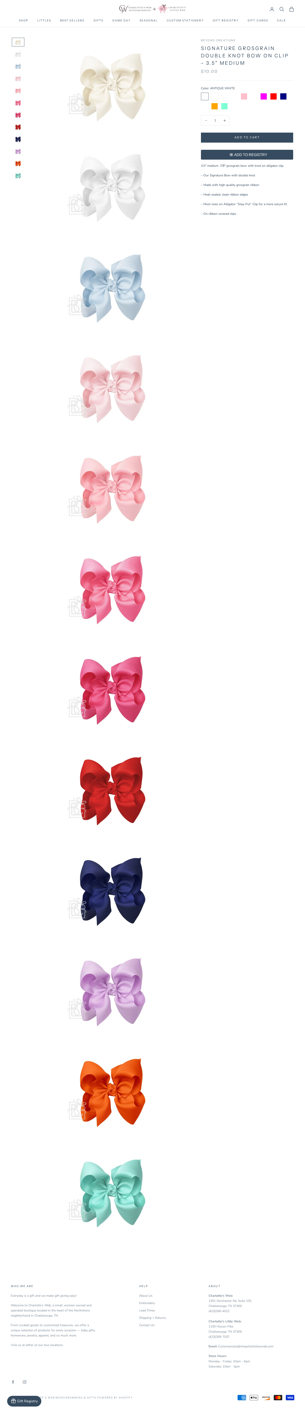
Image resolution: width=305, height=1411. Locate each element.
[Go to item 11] (18, 163)
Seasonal (149, 20)
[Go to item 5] (18, 90)
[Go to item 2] (18, 54)
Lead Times (147, 1310)
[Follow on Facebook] (13, 1382)
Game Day (121, 20)
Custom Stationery (185, 20)
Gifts (99, 20)
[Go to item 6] (18, 102)
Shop (23, 20)
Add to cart (247, 137)
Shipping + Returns (152, 1318)
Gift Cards (258, 20)
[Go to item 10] (18, 151)
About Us (145, 1296)
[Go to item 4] (18, 78)
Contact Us (147, 1325)
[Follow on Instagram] (24, 1382)
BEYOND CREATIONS (218, 40)
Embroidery (147, 1303)
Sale (281, 20)
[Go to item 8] (18, 127)
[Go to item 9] (18, 139)
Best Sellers (72, 20)
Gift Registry (226, 20)
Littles (44, 20)
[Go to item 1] (18, 42)
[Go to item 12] (18, 175)
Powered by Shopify (115, 1397)
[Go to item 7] (18, 115)
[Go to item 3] (18, 66)
